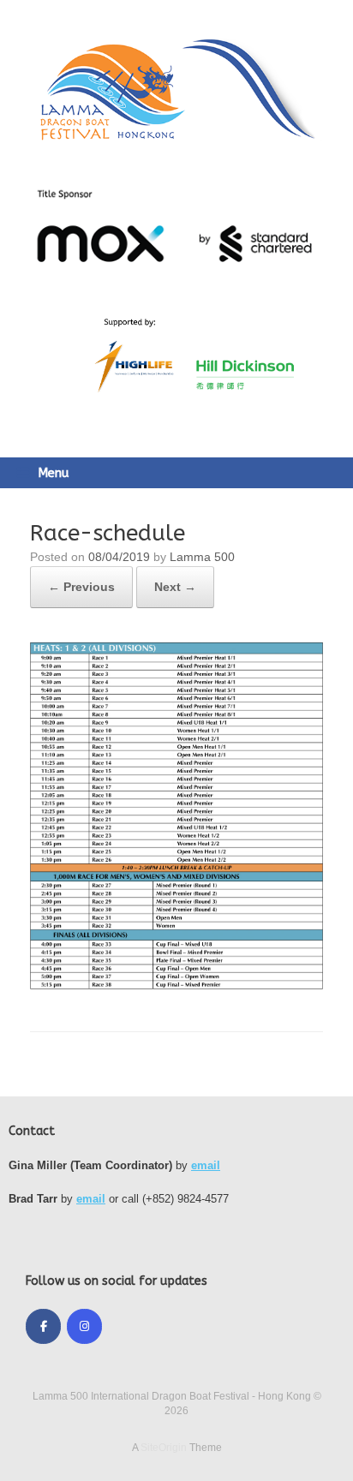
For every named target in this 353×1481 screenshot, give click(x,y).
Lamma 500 (202, 557)
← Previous (81, 587)
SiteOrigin (164, 1447)
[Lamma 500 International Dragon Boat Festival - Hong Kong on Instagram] (84, 1326)
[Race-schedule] (176, 986)
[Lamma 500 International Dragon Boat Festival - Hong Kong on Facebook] (43, 1326)
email (205, 1165)
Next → (175, 587)
